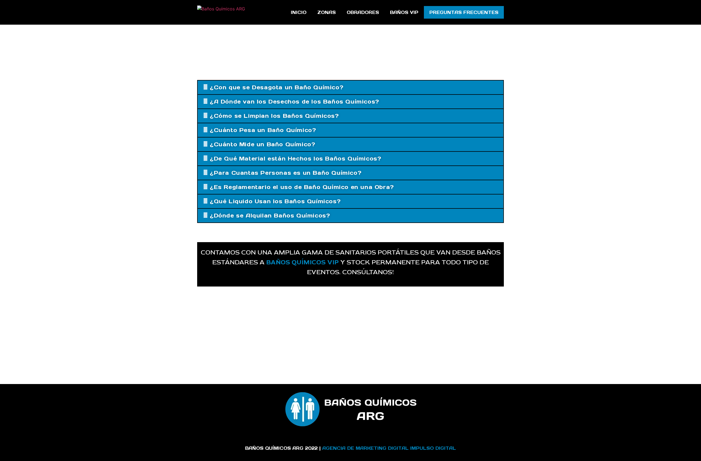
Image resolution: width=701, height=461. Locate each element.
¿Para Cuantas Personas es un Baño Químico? (285, 172)
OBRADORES (363, 12)
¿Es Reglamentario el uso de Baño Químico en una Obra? (302, 187)
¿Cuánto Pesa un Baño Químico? (263, 130)
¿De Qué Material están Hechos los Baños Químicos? (295, 158)
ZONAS (326, 12)
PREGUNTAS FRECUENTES (463, 12)
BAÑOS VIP (404, 12)
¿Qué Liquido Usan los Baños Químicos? (275, 201)
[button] (350, 87)
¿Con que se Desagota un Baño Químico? (276, 87)
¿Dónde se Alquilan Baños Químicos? (270, 215)
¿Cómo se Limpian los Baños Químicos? (274, 115)
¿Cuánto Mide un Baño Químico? (262, 144)
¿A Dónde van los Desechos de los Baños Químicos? (294, 101)
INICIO (298, 12)
